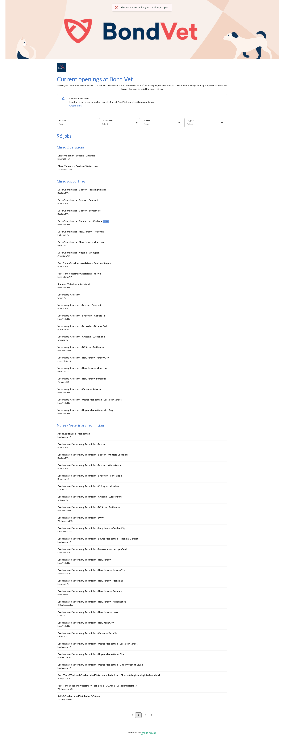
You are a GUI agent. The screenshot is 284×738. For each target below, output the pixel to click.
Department (107, 120)
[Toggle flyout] (136, 123)
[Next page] (151, 715)
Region (190, 120)
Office (147, 120)
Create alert (75, 105)
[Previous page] (132, 715)
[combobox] (144, 124)
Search (62, 120)
